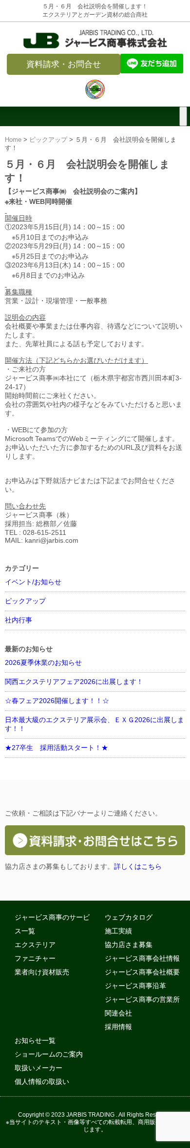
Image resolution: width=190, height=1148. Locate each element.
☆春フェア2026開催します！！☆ (57, 701)
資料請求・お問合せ (63, 64)
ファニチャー (35, 958)
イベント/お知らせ (33, 582)
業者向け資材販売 (42, 972)
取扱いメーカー (38, 1068)
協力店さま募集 (128, 945)
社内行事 (18, 620)
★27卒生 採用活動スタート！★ (56, 747)
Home (13, 139)
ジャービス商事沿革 (135, 986)
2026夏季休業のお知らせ (43, 662)
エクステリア (35, 945)
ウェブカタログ (128, 917)
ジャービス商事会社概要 (142, 972)
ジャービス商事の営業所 (142, 999)
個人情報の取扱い (42, 1081)
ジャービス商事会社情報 (142, 958)
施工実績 (118, 931)
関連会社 (118, 1013)
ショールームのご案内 (49, 1054)
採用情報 (118, 1027)
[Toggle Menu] (183, 116)
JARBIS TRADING (90, 1114)
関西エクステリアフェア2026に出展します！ (74, 681)
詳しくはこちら (138, 866)
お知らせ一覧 (35, 1040)
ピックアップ (48, 139)
